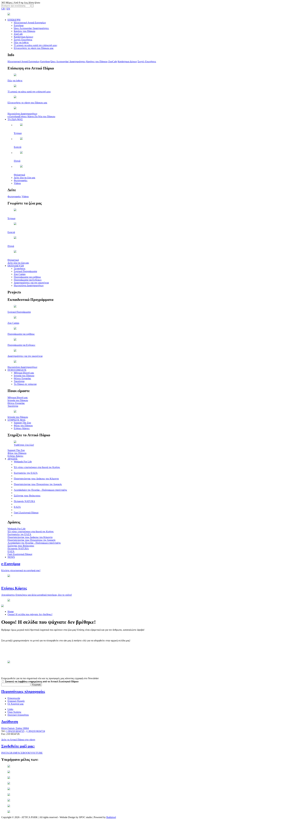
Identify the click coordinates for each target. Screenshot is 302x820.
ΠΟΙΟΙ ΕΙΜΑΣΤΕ (17, 370)
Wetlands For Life (23, 461)
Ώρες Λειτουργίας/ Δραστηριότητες (31, 28)
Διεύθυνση (9, 722)
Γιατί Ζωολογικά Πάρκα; (26, 512)
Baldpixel (111, 817)
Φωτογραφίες (20, 180)
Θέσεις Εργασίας (22, 378)
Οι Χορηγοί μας (16, 703)
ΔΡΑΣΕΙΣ (12, 458)
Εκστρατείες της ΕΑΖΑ (26, 473)
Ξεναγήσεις (19, 268)
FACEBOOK (23, 752)
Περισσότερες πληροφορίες (23, 691)
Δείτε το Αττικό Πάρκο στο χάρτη (18, 739)
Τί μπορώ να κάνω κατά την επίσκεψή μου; (35, 45)
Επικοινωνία (14, 698)
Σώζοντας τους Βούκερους (27, 495)
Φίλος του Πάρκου (23, 425)
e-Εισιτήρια (13, 116)
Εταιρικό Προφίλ (16, 701)
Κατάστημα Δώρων (23, 36)
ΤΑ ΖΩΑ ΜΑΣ (15, 119)
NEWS (11, 557)
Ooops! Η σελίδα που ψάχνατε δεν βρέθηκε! (30, 614)
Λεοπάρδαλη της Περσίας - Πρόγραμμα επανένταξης (40, 490)
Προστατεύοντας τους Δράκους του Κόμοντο (36, 478)
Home (11, 611)
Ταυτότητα (19, 381)
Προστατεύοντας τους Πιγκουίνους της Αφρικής (38, 484)
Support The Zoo (22, 422)
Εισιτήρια (18, 25)
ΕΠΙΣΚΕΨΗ (14, 19)
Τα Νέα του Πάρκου (45, 116)
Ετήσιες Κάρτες (27, 116)
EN (8, 8)
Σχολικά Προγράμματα (25, 271)
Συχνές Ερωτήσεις (23, 39)
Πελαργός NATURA (24, 501)
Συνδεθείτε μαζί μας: (18, 746)
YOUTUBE (36, 752)
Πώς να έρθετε (21, 42)
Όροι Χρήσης (14, 712)
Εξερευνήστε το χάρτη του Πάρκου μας (33, 48)
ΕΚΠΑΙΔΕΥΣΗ (16, 265)
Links (10, 709)
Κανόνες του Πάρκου (24, 31)
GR (3, 8)
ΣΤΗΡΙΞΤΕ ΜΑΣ (16, 420)
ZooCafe (18, 34)
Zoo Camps (19, 274)
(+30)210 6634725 (15, 731)
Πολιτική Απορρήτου (18, 715)
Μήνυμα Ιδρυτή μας (24, 372)
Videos (17, 183)
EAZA (17, 507)
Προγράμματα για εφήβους (27, 277)
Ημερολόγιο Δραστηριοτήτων (29, 285)
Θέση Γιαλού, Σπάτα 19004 (15, 728)
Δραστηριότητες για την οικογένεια (31, 282)
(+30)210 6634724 (35, 731)
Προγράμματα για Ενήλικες (28, 279)
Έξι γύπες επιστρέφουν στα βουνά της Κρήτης (37, 467)
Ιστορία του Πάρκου (24, 375)
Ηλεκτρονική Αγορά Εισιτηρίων (30, 22)
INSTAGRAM (8, 752)
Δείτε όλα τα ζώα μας (24, 177)
